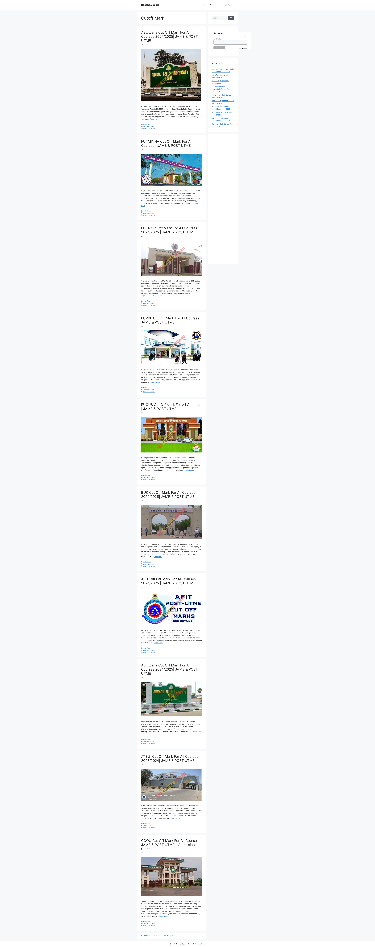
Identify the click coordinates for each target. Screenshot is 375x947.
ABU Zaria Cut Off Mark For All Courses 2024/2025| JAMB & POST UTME (169, 36)
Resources (213, 5)
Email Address (218, 39)
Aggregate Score (148, 126)
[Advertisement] (223, 199)
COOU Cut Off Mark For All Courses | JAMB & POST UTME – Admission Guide (171, 845)
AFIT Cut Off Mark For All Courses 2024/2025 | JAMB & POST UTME (168, 581)
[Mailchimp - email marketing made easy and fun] (243, 48)
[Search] (231, 18)
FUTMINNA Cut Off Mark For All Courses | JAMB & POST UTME (166, 143)
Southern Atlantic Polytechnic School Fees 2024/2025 (221, 89)
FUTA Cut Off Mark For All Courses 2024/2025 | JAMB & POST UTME (169, 230)
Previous (145, 936)
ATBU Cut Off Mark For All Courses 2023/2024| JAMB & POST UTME (169, 758)
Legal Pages (228, 5)
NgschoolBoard (150, 4)
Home (204, 5)
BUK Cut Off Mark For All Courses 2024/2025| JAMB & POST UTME (168, 494)
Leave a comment (149, 128)
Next (170, 936)
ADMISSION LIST (149, 741)
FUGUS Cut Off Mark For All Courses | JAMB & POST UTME (170, 407)
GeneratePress (200, 944)
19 (165, 936)
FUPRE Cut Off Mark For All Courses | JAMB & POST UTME (171, 320)
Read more (154, 119)
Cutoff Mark (147, 124)
